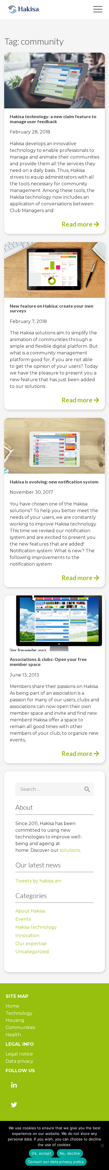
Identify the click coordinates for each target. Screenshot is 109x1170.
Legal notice (19, 1054)
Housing (15, 1020)
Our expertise (30, 943)
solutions (70, 850)
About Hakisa (30, 911)
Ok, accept (41, 1153)
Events (23, 919)
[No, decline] (102, 1145)
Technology (19, 1013)
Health (13, 1034)
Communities (20, 1027)
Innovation (27, 935)
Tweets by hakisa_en (38, 881)
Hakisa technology (36, 927)
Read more (77, 224)
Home (12, 1006)
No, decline (70, 1153)
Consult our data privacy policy (56, 1161)
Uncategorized (32, 951)
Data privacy (19, 1061)
